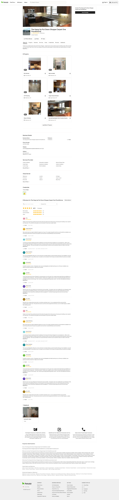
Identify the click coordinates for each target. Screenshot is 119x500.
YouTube (85, 490)
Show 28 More (26, 168)
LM (24, 229)
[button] (47, 192)
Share (37, 38)
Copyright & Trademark (41, 496)
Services (41, 42)
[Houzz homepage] (5, 2)
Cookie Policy (39, 492)
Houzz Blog (86, 485)
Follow (69, 139)
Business (36, 42)
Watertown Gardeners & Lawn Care (29, 475)
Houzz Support (70, 492)
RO (24, 263)
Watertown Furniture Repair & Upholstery (84, 473)
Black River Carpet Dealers (40, 467)
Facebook (86, 488)
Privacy (38, 488)
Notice (42, 488)
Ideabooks (62, 42)
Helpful (25, 225)
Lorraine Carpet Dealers (81, 467)
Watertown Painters (51, 475)
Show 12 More (25, 181)
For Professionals (55, 485)
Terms (38, 490)
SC (24, 252)
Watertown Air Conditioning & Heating (58, 473)
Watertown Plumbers (60, 475)
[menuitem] (12, 2)
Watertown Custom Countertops (28, 473)
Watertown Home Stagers (42, 475)
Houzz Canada (70, 485)
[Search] (31, 2)
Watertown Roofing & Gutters (70, 475)
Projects (30, 42)
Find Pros (12, 2)
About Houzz (39, 485)
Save (44, 38)
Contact (68, 494)
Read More (25, 48)
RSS (84, 492)
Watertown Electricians (71, 473)
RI (24, 218)
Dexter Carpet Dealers (49, 467)
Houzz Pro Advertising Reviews (58, 490)
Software (19, 2)
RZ (24, 286)
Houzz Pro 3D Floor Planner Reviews (59, 492)
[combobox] (48, 2)
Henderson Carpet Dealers (71, 467)
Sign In (68, 496)
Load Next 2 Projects (47, 125)
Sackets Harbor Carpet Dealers (42, 469)
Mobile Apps (39, 494)
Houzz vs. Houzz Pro (56, 486)
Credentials (51, 42)
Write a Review (68, 200)
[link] (25, 246)
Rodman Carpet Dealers (30, 469)
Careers (38, 486)
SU (24, 299)
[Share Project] (45, 73)
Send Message (85, 12)
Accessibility (69, 490)
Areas (46, 42)
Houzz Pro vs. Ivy (55, 488)
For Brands (54, 494)
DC (24, 239)
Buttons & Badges (55, 496)
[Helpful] (23, 225)
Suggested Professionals (72, 488)
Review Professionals (71, 486)
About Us (25, 42)
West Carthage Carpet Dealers (54, 469)
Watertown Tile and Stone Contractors (43, 473)
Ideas (25, 2)
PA (24, 273)
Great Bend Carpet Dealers (60, 467)
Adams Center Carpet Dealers (28, 467)
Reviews (57, 42)
